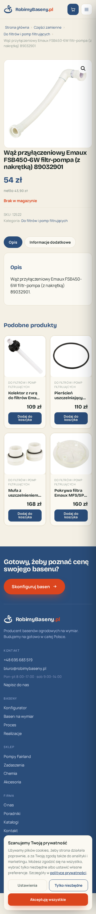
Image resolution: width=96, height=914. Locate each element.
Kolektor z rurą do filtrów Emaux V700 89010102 (24, 396)
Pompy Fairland (17, 756)
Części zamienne (48, 27)
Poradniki (12, 813)
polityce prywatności (68, 872)
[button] (83, 68)
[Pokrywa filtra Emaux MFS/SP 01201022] (71, 454)
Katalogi (11, 822)
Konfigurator (15, 707)
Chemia (10, 773)
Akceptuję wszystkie (48, 899)
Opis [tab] (13, 242)
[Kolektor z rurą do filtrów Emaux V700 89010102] (25, 356)
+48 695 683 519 (18, 659)
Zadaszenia (14, 765)
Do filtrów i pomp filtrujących (27, 34)
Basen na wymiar (19, 716)
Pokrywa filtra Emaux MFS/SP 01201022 (69, 493)
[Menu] (86, 9)
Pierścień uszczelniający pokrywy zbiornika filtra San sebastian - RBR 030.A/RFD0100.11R (71, 396)
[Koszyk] (73, 9)
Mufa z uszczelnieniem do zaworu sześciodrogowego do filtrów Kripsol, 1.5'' (25, 493)
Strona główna (17, 27)
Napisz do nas (16, 684)
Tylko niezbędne (68, 885)
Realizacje (13, 733)
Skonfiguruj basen (31, 587)
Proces (10, 724)
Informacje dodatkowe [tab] (50, 242)
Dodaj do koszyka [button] (25, 418)
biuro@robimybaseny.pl (25, 668)
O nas (9, 804)
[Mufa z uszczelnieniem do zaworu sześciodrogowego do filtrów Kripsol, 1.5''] (25, 454)
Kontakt (11, 830)
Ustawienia (27, 885)
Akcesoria (12, 781)
